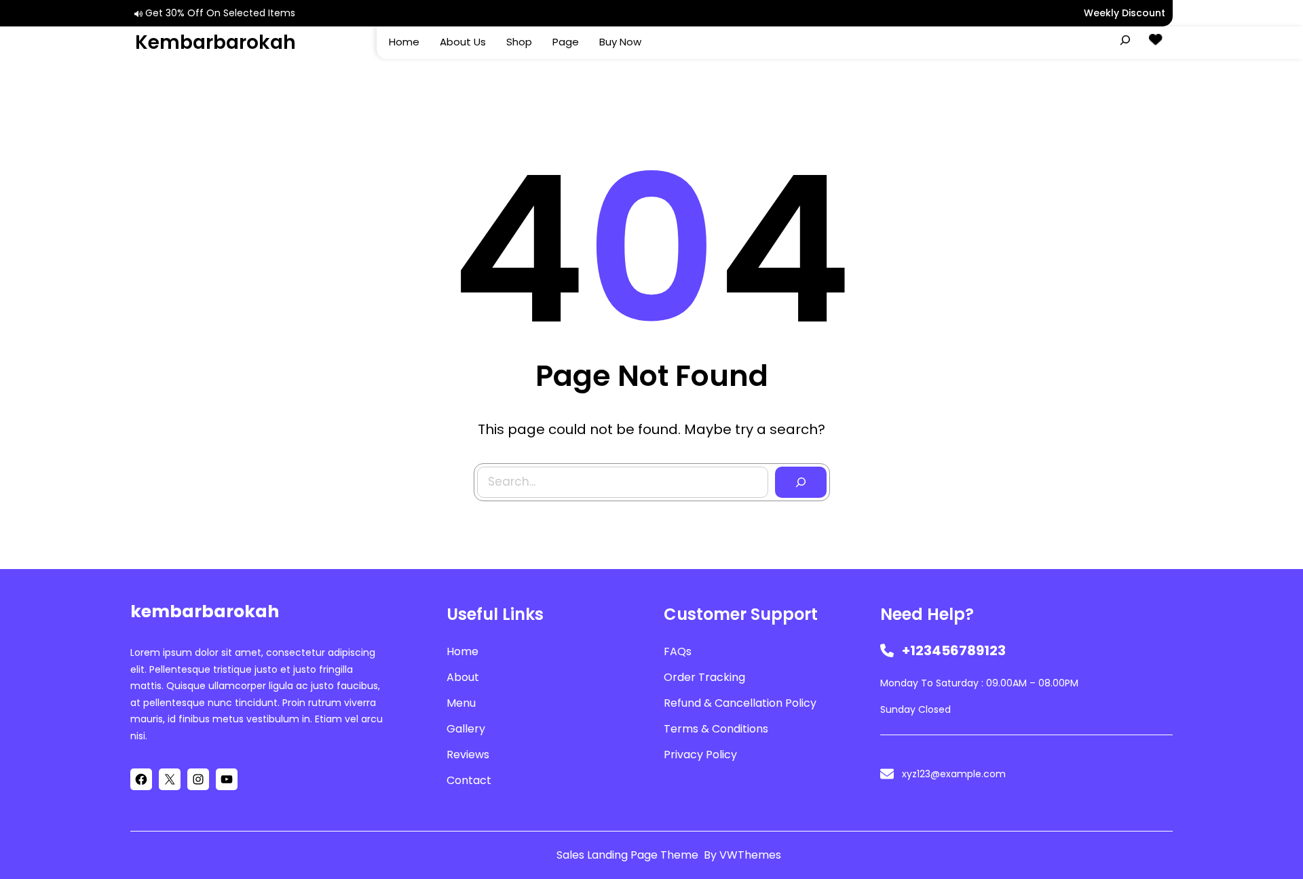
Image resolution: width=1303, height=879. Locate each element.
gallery (466, 729)
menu (461, 703)
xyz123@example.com (954, 774)
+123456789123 (954, 650)
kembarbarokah (215, 42)
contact (469, 780)
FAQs (678, 651)
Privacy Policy (700, 754)
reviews (468, 754)
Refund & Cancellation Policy (740, 703)
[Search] (801, 482)
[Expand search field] (1125, 40)
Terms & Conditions (716, 729)
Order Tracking (704, 677)
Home (462, 651)
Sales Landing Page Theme (628, 855)
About (463, 677)
